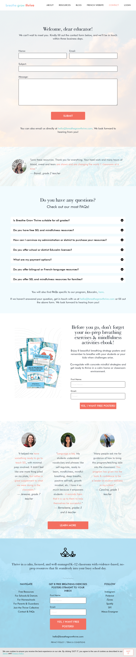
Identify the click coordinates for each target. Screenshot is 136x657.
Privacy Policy (18, 653)
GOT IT (128, 652)
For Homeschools (26, 599)
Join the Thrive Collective (26, 607)
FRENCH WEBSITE (95, 5)
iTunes (110, 599)
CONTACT (114, 5)
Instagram (110, 591)
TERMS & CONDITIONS (75, 642)
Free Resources (26, 591)
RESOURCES (65, 5)
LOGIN (127, 5)
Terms (5, 653)
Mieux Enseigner (109, 611)
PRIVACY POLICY (57, 642)
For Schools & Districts (26, 595)
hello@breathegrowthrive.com (68, 636)
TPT (110, 607)
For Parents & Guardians (26, 603)
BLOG (79, 5)
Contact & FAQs (26, 611)
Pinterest (110, 595)
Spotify (109, 603)
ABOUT (50, 5)
